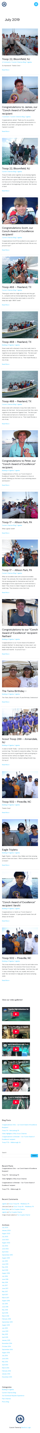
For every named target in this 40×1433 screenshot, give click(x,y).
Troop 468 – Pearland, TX (16, 287)
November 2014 (7, 1343)
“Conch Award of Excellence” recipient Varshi (19, 904)
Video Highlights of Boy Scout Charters (14, 1134)
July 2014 (5, 1356)
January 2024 (6, 1230)
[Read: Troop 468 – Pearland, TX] (20, 270)
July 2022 (5, 1246)
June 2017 (5, 1288)
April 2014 (5, 1365)
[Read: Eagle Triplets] (20, 832)
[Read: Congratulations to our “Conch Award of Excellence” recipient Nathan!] (20, 612)
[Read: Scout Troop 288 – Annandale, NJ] (20, 722)
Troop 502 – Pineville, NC (16, 801)
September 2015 (7, 1322)
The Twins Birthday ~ (14, 691)
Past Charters (6, 1399)
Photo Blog (5, 1402)
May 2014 (5, 1362)
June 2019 (5, 1264)
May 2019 (5, 1267)
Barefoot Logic (26, 1427)
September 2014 (7, 1349)
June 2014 (5, 1359)
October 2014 (6, 1346)
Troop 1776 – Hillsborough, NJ (11, 1142)
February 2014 (6, 1371)
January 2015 (6, 1340)
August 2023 (6, 1233)
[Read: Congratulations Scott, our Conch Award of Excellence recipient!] (20, 211)
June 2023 (5, 1240)
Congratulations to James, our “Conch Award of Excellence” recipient (19, 110)
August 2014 (6, 1353)
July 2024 (5, 1227)
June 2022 (5, 1249)
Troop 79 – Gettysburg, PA (10, 1130)
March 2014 (5, 1368)
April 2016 (5, 1313)
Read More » (6, 70)
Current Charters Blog (19, 62)
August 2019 (6, 1258)
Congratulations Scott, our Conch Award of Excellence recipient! (18, 231)
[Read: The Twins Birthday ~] (20, 674)
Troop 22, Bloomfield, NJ (16, 59)
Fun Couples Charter (18, 1209)
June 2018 (5, 1279)
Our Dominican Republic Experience (13, 1396)
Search (4, 1153)
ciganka (4, 1204)
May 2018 (5, 1282)
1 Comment (5, 117)
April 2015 (5, 1337)
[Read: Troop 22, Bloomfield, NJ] (20, 42)
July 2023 (5, 1237)
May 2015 (5, 1334)
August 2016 (6, 1301)
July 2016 (5, 1304)
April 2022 (5, 1252)
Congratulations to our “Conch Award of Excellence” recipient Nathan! (20, 633)
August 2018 (6, 1273)
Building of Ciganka (8, 345)
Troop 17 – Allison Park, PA (17, 522)
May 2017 (5, 1291)
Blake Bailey (5, 1209)
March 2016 (5, 1316)
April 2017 (5, 1295)
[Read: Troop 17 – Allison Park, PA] (20, 505)
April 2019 (5, 1270)
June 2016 (5, 1307)
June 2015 (5, 1331)
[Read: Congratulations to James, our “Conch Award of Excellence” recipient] (20, 90)
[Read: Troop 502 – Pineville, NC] (20, 784)
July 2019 (5, 1261)
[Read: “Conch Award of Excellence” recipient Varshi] (20, 885)
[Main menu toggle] (36, 4)
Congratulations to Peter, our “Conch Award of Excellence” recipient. (19, 464)
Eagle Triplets (10, 849)
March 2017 (5, 1298)
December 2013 (7, 1377)
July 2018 (5, 1276)
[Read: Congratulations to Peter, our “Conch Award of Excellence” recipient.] (20, 443)
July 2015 (5, 1328)
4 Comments (6, 62)
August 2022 (6, 1243)
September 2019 (7, 1255)
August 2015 (6, 1325)
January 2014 (6, 1374)
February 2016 (6, 1319)
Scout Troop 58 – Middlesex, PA (19, 1204)
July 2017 (5, 1285)
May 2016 (5, 1310)
